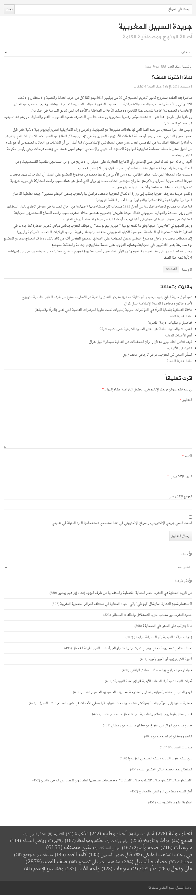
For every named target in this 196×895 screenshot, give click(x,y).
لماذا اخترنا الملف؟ (179, 361)
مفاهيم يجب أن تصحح (94, 862)
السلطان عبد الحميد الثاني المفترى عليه (165, 769)
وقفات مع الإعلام (43, 869)
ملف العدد (174, 67)
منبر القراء (143, 869)
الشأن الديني (34, 834)
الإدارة (167, 87)
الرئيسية (187, 67)
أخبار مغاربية (141, 834)
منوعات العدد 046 (180, 747)
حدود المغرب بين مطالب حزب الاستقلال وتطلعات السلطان (152, 615)
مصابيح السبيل (144, 862)
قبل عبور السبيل (110, 855)
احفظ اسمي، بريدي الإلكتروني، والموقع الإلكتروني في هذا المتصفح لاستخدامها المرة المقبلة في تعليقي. (121, 523)
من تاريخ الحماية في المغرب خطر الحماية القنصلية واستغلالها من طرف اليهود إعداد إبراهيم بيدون (125, 593)
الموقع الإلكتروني (180, 496)
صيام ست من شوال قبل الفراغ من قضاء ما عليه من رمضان (151, 725)
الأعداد (186, 554)
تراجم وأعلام (117, 841)
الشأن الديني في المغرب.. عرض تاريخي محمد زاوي (157, 355)
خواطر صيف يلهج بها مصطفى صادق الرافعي (161, 670)
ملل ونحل (175, 869)
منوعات (115, 869)
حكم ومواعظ (84, 841)
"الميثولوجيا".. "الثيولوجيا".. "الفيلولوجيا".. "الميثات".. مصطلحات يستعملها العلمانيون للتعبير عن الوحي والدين (116, 780)
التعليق (186, 400)
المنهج (182, 841)
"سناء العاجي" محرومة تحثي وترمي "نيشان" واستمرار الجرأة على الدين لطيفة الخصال (132, 648)
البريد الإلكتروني (179, 476)
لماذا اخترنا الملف (180, 316)
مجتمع (24, 855)
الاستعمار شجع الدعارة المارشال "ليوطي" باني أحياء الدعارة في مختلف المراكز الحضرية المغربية (126, 604)
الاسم (187, 456)
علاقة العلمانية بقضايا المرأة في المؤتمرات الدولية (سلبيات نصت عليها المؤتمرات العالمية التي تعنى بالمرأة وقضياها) (113, 310)
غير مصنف (68, 848)
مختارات (180, 862)
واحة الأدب (82, 869)
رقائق (55, 841)
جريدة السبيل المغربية (155, 26)
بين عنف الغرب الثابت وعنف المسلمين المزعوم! (160, 758)
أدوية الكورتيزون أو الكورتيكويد (170, 659)
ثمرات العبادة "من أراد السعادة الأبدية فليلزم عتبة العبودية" (152, 681)
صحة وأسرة (140, 848)
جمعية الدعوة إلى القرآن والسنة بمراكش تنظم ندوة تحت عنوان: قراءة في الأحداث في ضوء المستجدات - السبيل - (114, 703)
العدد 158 (170, 269)
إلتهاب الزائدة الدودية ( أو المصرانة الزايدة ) (163, 637)
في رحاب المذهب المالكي (163, 855)
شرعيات (176, 848)
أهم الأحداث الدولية (178, 335)
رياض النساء (28, 841)
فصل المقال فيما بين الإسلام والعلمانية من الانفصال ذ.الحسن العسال (146, 714)
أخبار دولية (174, 834)
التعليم (56, 834)
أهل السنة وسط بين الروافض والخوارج (165, 791)
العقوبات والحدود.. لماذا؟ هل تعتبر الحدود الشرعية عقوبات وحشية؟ (146, 329)
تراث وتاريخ (150, 841)
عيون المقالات (106, 848)
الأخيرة (77, 834)
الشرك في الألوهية (179, 348)
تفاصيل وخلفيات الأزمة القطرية (170, 323)
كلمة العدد (71, 855)
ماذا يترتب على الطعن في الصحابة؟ (167, 626)
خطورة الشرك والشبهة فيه (174, 802)
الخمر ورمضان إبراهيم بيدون (172, 736)
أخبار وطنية (108, 834)
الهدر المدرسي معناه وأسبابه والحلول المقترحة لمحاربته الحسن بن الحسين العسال (136, 692)
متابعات (45, 855)
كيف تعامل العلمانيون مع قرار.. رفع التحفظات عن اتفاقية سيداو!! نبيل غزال (140, 342)
